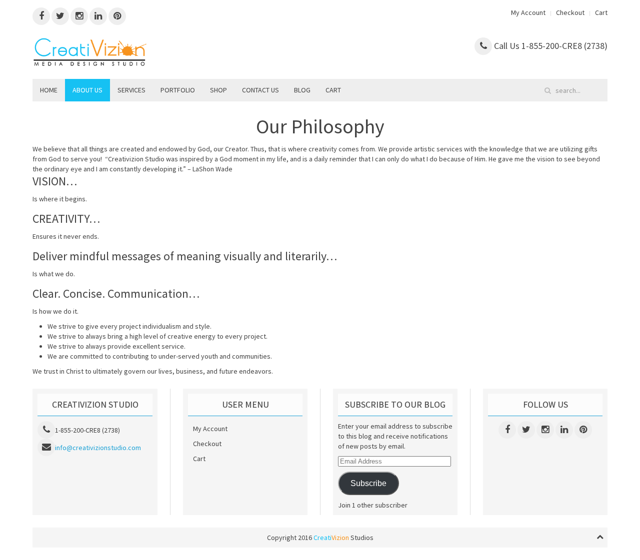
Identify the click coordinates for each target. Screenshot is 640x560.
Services (132, 89)
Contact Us (260, 89)
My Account (528, 12)
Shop (218, 89)
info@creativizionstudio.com (98, 447)
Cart (601, 12)
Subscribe (368, 483)
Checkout (570, 12)
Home (49, 89)
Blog (302, 89)
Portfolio (177, 89)
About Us (87, 89)
